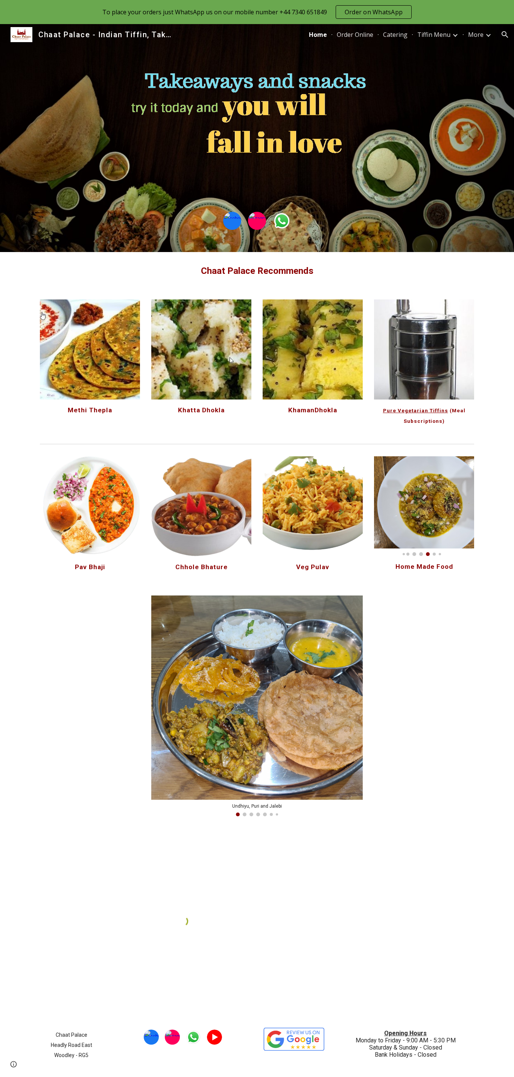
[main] (257, 271)
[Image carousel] (257, 120)
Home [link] (318, 34)
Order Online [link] (355, 34)
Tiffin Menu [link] (433, 34)
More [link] (476, 34)
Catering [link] (395, 34)
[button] (505, 35)
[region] (257, 12)
